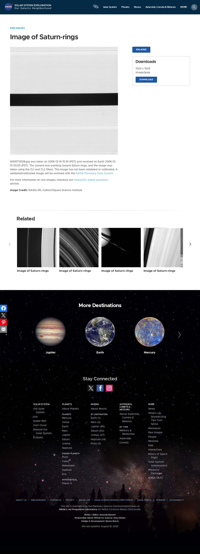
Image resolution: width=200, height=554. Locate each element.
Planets (67, 404)
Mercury (149, 352)
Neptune (67, 448)
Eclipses (38, 437)
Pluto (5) (96, 443)
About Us (21, 500)
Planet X (67, 483)
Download (146, 80)
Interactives (155, 449)
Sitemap (160, 500)
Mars (65, 431)
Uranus (66, 443)
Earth (100, 352)
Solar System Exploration (33, 4)
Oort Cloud (39, 425)
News (151, 408)
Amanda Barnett (108, 515)
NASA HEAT (155, 478)
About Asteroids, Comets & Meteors (130, 418)
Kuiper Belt (39, 421)
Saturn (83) (97, 431)
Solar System (41, 404)
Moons (95, 404)
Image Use (84, 500)
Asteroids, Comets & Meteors (126, 407)
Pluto (65, 457)
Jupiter (50, 352)
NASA (9, 6)
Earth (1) (96, 418)
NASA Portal (145, 500)
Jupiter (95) (98, 426)
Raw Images (17, 28)
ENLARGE (141, 50)
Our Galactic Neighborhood (33, 9)
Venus (65, 422)
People (152, 437)
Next (190, 244)
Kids (150, 445)
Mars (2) (95, 422)
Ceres (65, 461)
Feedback (55, 500)
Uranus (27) (98, 435)
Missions (153, 441)
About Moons (99, 408)
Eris (64, 474)
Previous (9, 244)
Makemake (68, 465)
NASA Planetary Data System (94, 173)
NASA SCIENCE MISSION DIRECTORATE (114, 500)
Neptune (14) (98, 439)
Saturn (66, 439)
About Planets (70, 408)
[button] (183, 7)
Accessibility (176, 500)
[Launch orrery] (96, 8)
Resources (154, 428)
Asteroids (125, 438)
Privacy (70, 500)
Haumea (67, 470)
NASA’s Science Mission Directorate (121, 509)
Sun (35, 416)
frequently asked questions (91, 180)
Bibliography (38, 500)
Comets (124, 442)
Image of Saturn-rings (33, 270)
